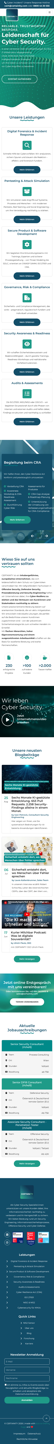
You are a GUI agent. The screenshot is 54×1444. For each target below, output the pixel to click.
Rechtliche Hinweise (27, 1439)
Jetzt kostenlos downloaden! (25, 85)
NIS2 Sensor (29, 1323)
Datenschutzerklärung (26, 1394)
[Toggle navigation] (49, 12)
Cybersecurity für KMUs (29, 1307)
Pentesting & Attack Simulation (29, 1266)
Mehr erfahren (30, 169)
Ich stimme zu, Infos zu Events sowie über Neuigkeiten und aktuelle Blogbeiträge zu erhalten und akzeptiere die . (27, 1389)
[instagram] (7, 1242)
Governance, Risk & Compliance (29, 1276)
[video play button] (8, 719)
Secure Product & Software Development (29, 1271)
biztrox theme (42, 1423)
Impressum (19, 1433)
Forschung (29, 1338)
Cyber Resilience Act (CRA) (29, 1292)
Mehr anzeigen (27, 959)
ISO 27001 (29, 1297)
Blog (29, 1333)
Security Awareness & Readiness (29, 1282)
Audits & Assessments (29, 1287)
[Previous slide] (32, 536)
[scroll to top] (46, 1418)
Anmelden (27, 1400)
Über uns (29, 1328)
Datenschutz (34, 1433)
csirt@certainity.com (15, 5)
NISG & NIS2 (29, 1302)
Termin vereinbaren (27, 1002)
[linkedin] (7, 1234)
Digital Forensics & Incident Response (29, 1261)
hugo (23, 1427)
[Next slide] (46, 536)
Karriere (29, 1343)
